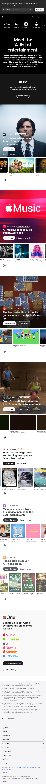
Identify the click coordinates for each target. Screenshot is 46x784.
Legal (36, 778)
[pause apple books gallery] (4, 599)
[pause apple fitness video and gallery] (4, 437)
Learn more (23, 96)
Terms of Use (16, 778)
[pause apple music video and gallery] (4, 265)
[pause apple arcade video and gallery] (4, 351)
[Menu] (43, 16)
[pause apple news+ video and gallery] (4, 493)
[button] (17, 9)
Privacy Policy (6, 778)
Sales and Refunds (27, 778)
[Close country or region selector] (44, 3)
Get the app (10, 323)
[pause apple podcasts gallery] (4, 545)
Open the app (10, 520)
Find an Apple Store (19, 767)
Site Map (4, 781)
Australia (4, 772)
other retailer (31, 767)
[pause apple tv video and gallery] (4, 180)
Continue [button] (39, 9)
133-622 (8, 769)
